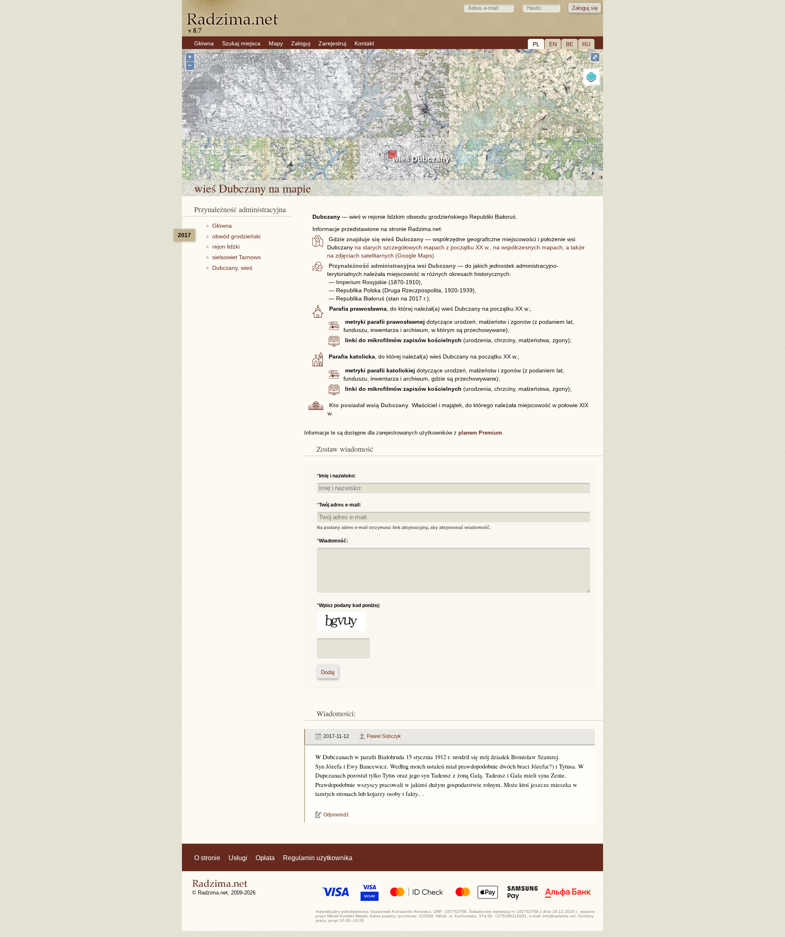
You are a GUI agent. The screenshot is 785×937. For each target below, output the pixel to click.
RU (586, 44)
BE (569, 44)
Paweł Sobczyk (384, 736)
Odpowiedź (336, 815)
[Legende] (591, 77)
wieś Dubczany (421, 159)
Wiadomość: (333, 541)
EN (553, 44)
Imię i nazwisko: (337, 476)
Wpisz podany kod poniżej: (349, 605)
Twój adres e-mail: (340, 505)
